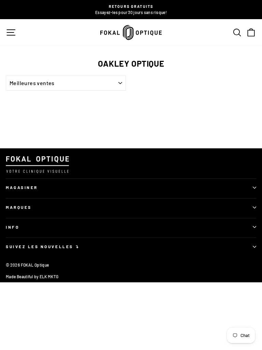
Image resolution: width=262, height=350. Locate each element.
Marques (19, 207)
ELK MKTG (49, 276)
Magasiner (22, 187)
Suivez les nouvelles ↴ (43, 246)
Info (12, 227)
